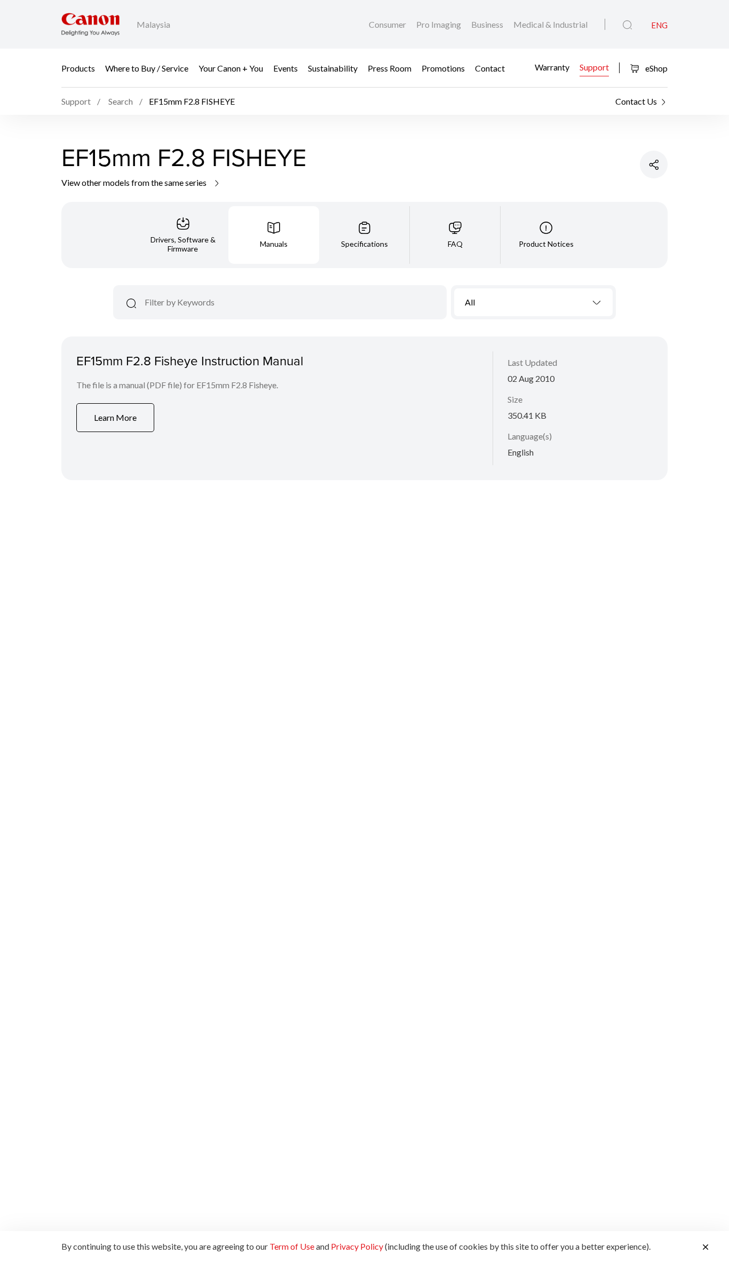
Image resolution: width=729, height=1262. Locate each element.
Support (594, 66)
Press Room (389, 68)
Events (285, 68)
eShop (656, 68)
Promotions (443, 68)
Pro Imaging (439, 24)
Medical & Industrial (550, 24)
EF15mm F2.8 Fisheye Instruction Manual (189, 360)
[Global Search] (627, 25)
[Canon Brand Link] (90, 24)
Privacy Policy (357, 1246)
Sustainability (333, 68)
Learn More (115, 417)
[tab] (183, 235)
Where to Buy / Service (146, 68)
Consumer (388, 24)
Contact (490, 68)
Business (488, 24)
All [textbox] (470, 302)
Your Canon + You (231, 68)
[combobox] (533, 302)
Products (78, 68)
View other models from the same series (134, 182)
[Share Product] (654, 164)
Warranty (552, 66)
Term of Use (292, 1246)
